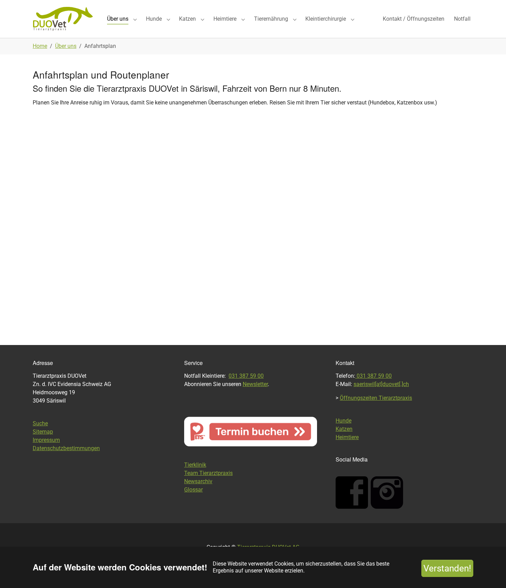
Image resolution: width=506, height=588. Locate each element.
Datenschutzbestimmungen (66, 448)
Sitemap (43, 431)
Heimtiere (347, 437)
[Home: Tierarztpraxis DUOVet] (63, 19)
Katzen (344, 429)
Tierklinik (195, 465)
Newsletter (255, 384)
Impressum (46, 440)
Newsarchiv (198, 481)
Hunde (343, 420)
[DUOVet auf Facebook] (352, 492)
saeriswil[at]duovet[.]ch (381, 384)
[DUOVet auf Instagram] (387, 492)
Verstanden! (447, 568)
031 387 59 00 (246, 376)
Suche (40, 423)
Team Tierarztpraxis (208, 473)
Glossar (193, 489)
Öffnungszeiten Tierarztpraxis (376, 398)
